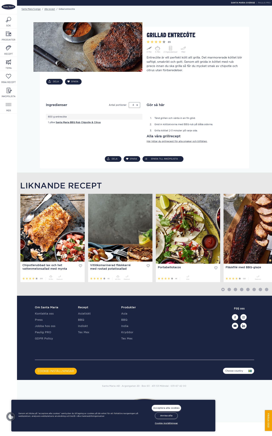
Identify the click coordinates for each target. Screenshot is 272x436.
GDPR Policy (44, 338)
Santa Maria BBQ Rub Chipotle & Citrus (78, 122)
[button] (10, 416)
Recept (83, 307)
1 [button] (223, 289)
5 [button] (248, 289)
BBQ (81, 320)
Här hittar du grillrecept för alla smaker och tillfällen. (177, 141)
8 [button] (266, 289)
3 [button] (235, 289)
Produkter (128, 307)
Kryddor (127, 332)
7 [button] (260, 289)
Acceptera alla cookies (166, 408)
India (124, 326)
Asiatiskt (84, 313)
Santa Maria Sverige (243, 3)
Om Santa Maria (46, 307)
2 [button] (229, 289)
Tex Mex (83, 332)
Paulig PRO (264, 3)
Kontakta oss (44, 313)
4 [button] (241, 289)
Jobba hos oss (45, 326)
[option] (51, 238)
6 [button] (254, 289)
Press (39, 320)
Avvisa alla (166, 416)
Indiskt (83, 326)
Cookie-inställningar (166, 423)
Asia (124, 313)
